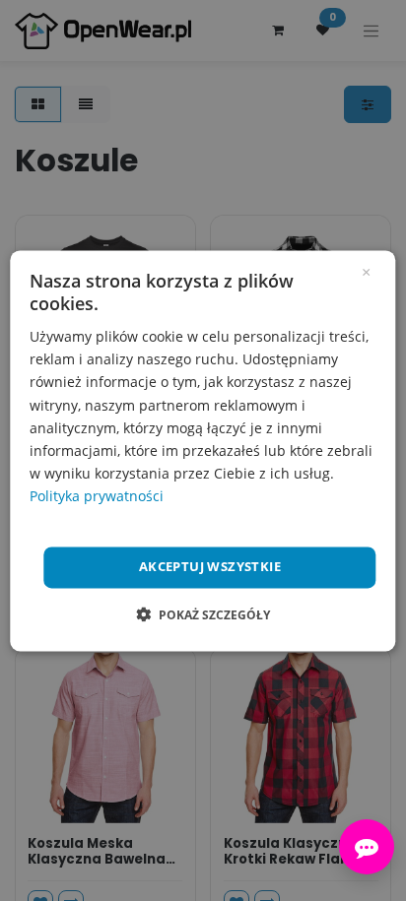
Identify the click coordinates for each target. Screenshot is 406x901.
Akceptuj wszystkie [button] (210, 566)
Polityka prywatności (97, 495)
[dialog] (202, 450)
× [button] (366, 271)
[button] (203, 614)
